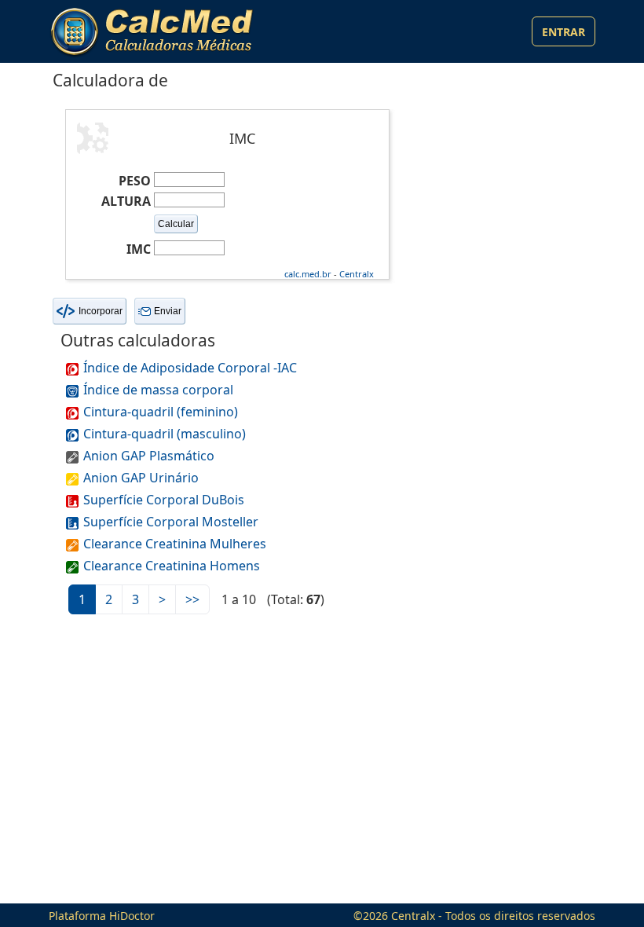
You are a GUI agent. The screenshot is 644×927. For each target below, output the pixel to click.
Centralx (356, 274)
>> (192, 599)
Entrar (563, 31)
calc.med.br (307, 274)
